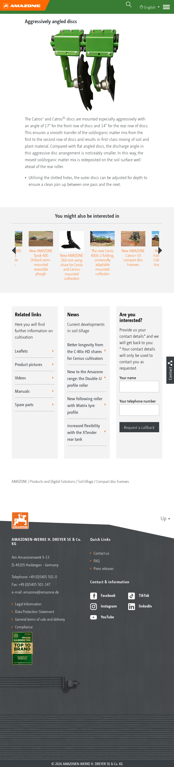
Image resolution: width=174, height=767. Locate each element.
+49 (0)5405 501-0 (43, 576)
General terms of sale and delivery (40, 619)
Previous (14, 250)
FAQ (97, 560)
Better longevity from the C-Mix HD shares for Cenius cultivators (85, 351)
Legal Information (28, 604)
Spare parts (24, 404)
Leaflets (21, 351)
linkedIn (145, 606)
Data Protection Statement (34, 611)
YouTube (107, 617)
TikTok (143, 595)
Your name (127, 377)
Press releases (104, 568)
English (150, 7)
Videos (20, 378)
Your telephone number (137, 401)
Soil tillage (85, 481)
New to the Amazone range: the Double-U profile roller (85, 378)
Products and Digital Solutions (52, 481)
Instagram (108, 606)
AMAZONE (19, 481)
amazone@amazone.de (41, 592)
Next (160, 250)
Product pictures (28, 364)
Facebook (107, 595)
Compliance (24, 627)
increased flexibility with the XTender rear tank (83, 432)
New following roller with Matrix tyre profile (84, 405)
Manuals (22, 391)
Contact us (101, 553)
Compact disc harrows (112, 481)
